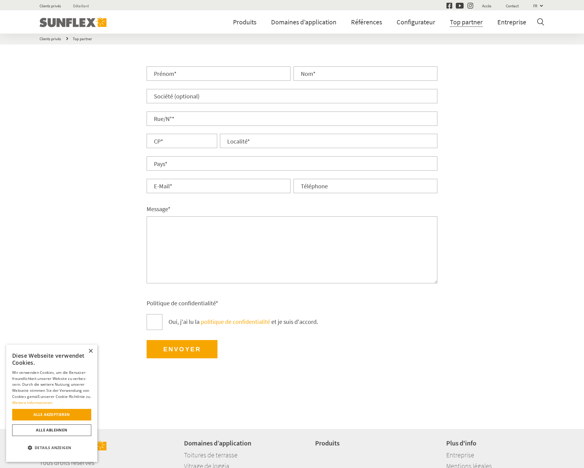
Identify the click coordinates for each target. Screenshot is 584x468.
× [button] (90, 351)
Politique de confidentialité (182, 303)
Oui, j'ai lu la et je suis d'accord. (243, 321)
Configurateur (416, 22)
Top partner (466, 22)
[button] (51, 448)
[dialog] (51, 403)
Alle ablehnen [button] (51, 430)
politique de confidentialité (235, 321)
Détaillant (81, 6)
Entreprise (511, 22)
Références (366, 22)
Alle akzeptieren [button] (51, 414)
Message (158, 209)
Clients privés (50, 6)
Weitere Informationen (32, 402)
